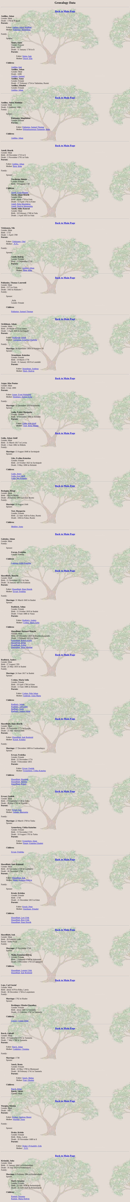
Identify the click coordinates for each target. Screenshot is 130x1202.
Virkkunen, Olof (18, 241)
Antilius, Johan (17, 90)
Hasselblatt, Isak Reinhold (22, 737)
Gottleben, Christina (21, 1049)
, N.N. (25, 1148)
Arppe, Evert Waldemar (21, 394)
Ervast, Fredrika (19, 591)
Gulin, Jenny (16, 474)
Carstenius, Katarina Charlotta (25, 340)
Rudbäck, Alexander (19, 707)
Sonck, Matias (28, 1078)
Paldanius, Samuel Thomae (33, 127)
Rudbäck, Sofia (17, 709)
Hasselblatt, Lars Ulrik (20, 918)
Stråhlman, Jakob (19, 337)
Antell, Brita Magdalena (20, 204)
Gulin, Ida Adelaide (19, 478)
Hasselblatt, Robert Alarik (21, 640)
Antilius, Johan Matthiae (22, 27)
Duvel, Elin (27, 58)
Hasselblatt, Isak (18, 878)
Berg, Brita (17, 166)
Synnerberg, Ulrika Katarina (34, 771)
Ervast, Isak (17, 810)
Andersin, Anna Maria (32, 696)
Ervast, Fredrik (28, 768)
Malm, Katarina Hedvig (22, 880)
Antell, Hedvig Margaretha (22, 206)
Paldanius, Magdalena (22, 30)
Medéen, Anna (17, 526)
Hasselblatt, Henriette (19, 779)
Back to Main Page (65, 11)
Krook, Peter (27, 907)
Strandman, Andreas (30, 369)
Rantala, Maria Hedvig (20, 1199)
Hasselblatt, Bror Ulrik (20, 920)
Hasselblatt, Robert (18, 784)
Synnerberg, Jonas (29, 841)
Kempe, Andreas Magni (21, 1117)
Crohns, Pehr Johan (30, 693)
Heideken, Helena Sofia (22, 397)
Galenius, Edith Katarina (21, 563)
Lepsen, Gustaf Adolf (19, 1021)
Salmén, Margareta (20, 812)
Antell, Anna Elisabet (19, 192)
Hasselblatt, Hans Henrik (22, 589)
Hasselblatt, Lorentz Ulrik (21, 970)
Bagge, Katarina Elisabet (33, 843)
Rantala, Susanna (18, 1196)
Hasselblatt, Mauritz (19, 782)
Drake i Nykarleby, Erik (32, 1146)
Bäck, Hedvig (28, 371)
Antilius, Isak (16, 67)
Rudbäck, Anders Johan (20, 711)
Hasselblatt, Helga (18, 643)
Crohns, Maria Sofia (31, 623)
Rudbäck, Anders (29, 620)
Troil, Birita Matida (30, 426)
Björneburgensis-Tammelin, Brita (36, 129)
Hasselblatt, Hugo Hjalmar (21, 647)
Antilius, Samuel (18, 76)
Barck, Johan (17, 1047)
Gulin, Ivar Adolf (29, 423)
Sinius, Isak (27, 56)
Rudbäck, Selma (17, 704)
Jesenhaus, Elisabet (30, 909)
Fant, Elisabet (28, 1080)
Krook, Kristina (19, 739)
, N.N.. (16, 244)
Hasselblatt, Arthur (18, 645)
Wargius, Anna (19, 1119)
